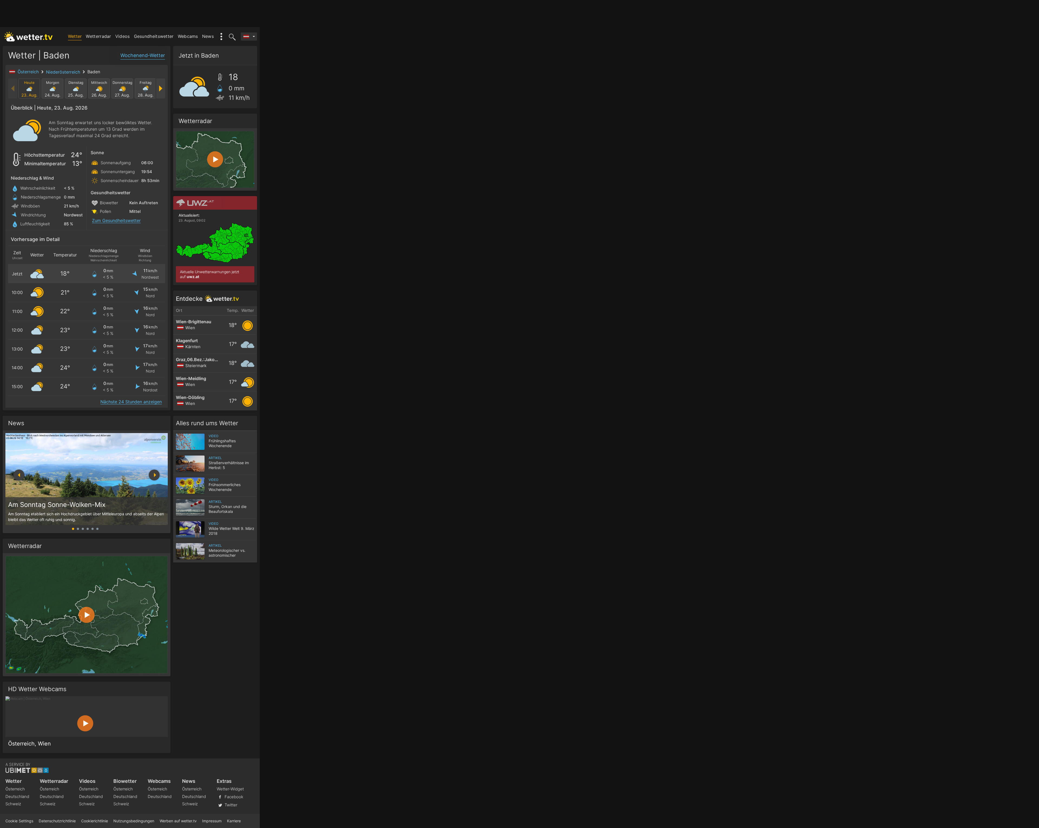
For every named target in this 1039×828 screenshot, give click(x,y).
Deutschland (17, 796)
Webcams (188, 36)
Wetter (75, 36)
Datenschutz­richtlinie (57, 821)
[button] (154, 475)
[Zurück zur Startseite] (28, 36)
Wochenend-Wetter (142, 55)
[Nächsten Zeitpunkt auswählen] (160, 88)
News (208, 36)
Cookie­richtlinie (94, 821)
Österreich (29, 71)
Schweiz (13, 803)
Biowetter (125, 781)
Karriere (234, 821)
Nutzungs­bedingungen (133, 821)
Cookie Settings (19, 821)
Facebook (233, 796)
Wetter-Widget (230, 788)
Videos (122, 36)
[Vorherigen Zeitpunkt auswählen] (13, 88)
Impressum (212, 821)
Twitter (230, 804)
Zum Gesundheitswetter (116, 220)
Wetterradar (98, 36)
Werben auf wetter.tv (178, 821)
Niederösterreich (63, 72)
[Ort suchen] (231, 36)
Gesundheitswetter (154, 36)
